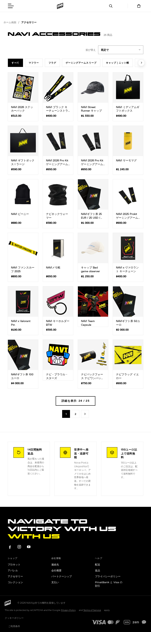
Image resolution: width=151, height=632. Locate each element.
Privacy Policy (68, 610)
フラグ (52, 63)
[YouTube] (29, 547)
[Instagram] (19, 547)
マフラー (34, 63)
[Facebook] (10, 547)
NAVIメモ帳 (53, 267)
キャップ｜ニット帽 (117, 63)
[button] (11, 6)
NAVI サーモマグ (126, 160)
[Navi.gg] (60, 6)
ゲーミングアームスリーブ (81, 63)
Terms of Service (92, 610)
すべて (15, 63)
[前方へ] (85, 414)
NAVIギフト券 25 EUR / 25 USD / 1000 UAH (91, 218)
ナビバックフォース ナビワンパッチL (92, 378)
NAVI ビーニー (20, 214)
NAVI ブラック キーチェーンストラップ (57, 111)
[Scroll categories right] (141, 62)
